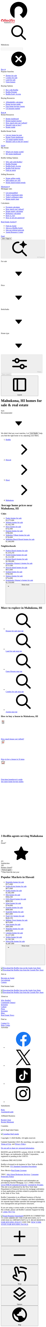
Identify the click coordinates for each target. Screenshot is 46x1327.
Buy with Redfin (12, 90)
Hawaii (8, 460)
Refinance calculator (13, 213)
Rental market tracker (14, 121)
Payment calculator (13, 207)
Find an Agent (11, 226)
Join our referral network (15, 230)
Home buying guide (13, 104)
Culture (3, 1007)
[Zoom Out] (19, 1255)
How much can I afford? (15, 209)
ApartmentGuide (7, 1112)
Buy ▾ (3, 69)
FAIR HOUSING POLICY (11, 1222)
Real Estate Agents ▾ (8, 222)
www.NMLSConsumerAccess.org (14, 1185)
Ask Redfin (34, 433)
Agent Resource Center (14, 232)
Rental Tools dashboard (14, 137)
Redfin (8, 440)
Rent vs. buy (10, 216)
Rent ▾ (3, 113)
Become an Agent (7, 978)
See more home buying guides (12, 782)
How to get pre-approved (15, 218)
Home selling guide (13, 178)
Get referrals (5, 980)
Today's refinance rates (14, 197)
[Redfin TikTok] (23, 1084)
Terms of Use (6, 1144)
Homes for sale (11, 76)
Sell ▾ (3, 146)
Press (3, 1009)
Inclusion (4, 1005)
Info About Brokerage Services (18, 1174)
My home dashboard (13, 154)
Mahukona (10, 500)
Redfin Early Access (13, 94)
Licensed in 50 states (35, 1185)
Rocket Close (6, 1120)
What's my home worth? (15, 152)
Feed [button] (3, 236)
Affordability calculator (14, 102)
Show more (25, 585)
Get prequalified (12, 193)
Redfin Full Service (13, 168)
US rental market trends (14, 139)
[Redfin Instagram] (23, 1102)
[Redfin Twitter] (23, 1066)
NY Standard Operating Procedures (23, 1166)
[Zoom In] (19, 1236)
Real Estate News (7, 1015)
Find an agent (11, 170)
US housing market (13, 108)
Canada (16, 1134)
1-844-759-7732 (9, 1212)
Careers (4, 982)
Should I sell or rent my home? (17, 142)
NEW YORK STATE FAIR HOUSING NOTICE (21, 1223)
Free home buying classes (15, 106)
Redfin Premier (11, 92)
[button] (23, 12)
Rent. (3, 1110)
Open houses (10, 82)
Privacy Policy (20, 1144)
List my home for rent (14, 135)
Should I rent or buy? (13, 125)
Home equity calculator (14, 211)
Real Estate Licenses (19, 1170)
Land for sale (10, 80)
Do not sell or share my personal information (17, 1148)
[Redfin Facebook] (23, 1047)
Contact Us (5, 1023)
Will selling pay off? (13, 180)
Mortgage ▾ (5, 187)
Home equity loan (12, 199)
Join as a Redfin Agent (14, 228)
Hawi (8, 480)
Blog (3, 1013)
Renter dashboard (12, 119)
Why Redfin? (6, 1000)
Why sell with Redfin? (14, 162)
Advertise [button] (4, 1027)
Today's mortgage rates (14, 195)
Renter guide (10, 127)
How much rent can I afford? (16, 123)
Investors (4, 1011)
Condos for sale (11, 78)
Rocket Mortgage (7, 1122)
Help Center (5, 1025)
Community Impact (8, 1003)
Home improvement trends (15, 183)
